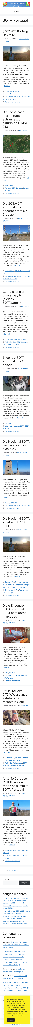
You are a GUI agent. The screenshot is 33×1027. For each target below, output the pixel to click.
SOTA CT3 (26, 271)
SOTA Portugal (24, 97)
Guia (14, 342)
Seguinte (16, 870)
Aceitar (10, 1020)
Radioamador (24, 590)
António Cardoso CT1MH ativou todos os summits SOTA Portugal (15, 784)
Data (6, 673)
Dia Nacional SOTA (11, 97)
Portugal (8, 188)
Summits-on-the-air (10, 99)
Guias (7, 339)
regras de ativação (23, 585)
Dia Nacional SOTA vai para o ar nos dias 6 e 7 (16, 445)
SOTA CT (18, 271)
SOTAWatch (7, 345)
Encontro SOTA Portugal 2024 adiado (14, 361)
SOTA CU (6, 273)
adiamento (9, 426)
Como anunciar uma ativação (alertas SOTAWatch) (13, 297)
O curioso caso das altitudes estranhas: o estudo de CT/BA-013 (16, 119)
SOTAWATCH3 (17, 345)
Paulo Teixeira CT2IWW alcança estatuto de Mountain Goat (15, 696)
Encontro (8, 423)
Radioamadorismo (9, 94)
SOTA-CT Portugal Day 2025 (16, 33)
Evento (17, 91)
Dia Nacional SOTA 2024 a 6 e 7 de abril (16, 522)
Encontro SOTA (18, 426)
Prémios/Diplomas (21, 582)
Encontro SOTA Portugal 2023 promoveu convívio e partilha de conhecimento (16, 944)
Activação (8, 342)
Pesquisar (6, 879)
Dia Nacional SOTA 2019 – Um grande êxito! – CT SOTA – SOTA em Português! (16, 985)
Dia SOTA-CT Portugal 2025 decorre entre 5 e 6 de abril (15, 209)
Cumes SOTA (9, 91)
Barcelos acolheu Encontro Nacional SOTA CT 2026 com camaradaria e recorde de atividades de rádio (15, 901)
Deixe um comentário (12, 102)
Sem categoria (10, 185)
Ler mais (7, 86)
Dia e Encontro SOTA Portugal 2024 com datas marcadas (14, 611)
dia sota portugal (11, 675)
